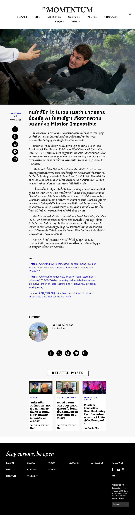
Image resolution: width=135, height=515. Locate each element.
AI (36, 293)
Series (59, 21)
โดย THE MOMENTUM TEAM (39, 427)
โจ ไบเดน (61, 293)
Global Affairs (66, 397)
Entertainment (76, 293)
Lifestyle (54, 16)
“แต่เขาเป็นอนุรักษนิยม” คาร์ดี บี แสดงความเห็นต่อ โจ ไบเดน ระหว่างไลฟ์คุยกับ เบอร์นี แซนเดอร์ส (40, 412)
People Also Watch (91, 398)
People (92, 16)
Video (75, 21)
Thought (111, 16)
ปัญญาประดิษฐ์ (47, 293)
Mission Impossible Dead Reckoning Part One (61, 295)
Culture (74, 16)
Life (37, 16)
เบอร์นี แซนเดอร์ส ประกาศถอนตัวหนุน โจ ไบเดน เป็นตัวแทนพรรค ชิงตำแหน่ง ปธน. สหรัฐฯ (67, 410)
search (130, 14)
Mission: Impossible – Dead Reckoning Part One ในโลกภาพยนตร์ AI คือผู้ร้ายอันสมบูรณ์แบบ (94, 414)
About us (74, 463)
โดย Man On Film (91, 428)
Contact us (97, 463)
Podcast (53, 469)
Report (22, 16)
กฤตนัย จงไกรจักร (62, 325)
